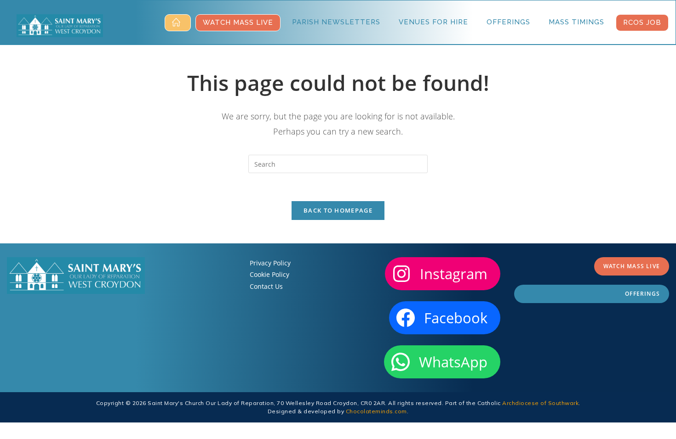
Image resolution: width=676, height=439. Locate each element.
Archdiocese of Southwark (540, 403)
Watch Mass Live (631, 266)
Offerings (642, 294)
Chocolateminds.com (376, 411)
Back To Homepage (338, 210)
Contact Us (266, 286)
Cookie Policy (269, 274)
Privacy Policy (270, 263)
